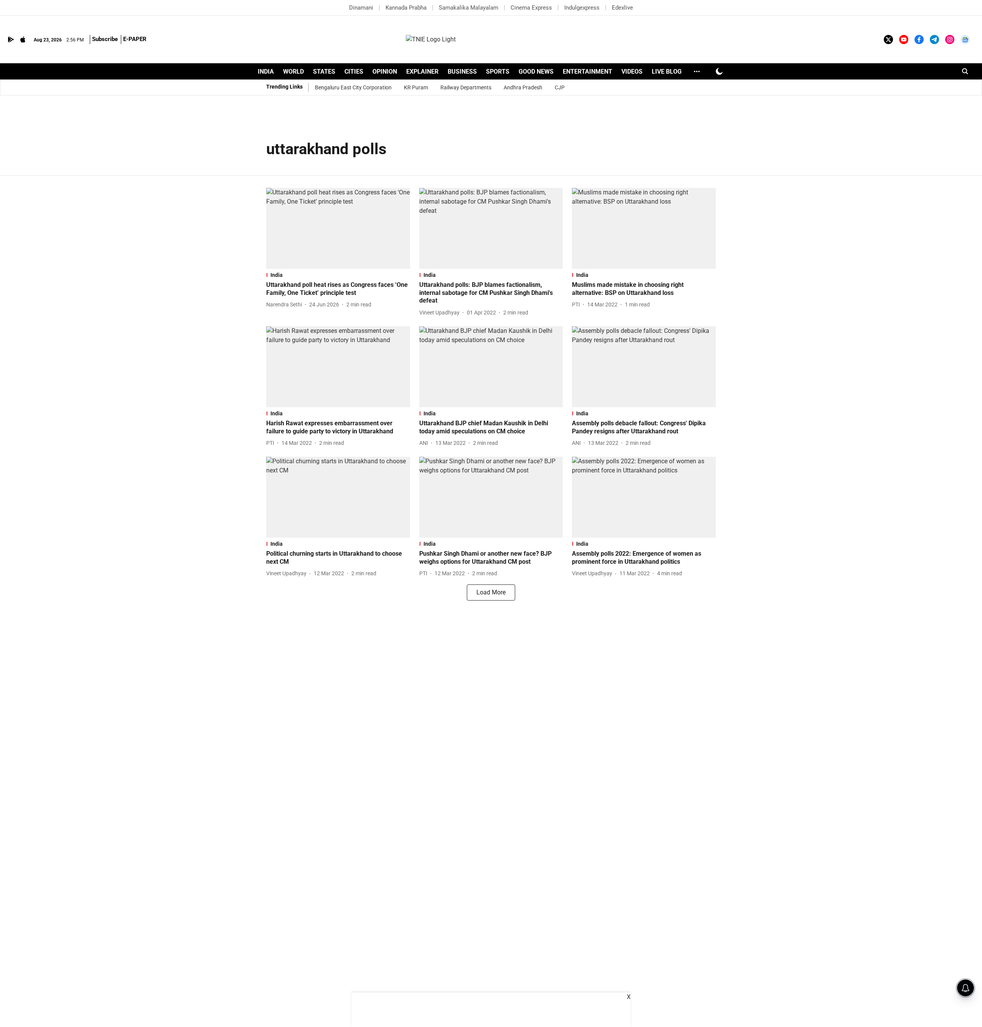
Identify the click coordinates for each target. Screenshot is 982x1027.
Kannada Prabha (406, 7)
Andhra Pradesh (523, 87)
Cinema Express (531, 7)
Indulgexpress (582, 7)
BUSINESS (462, 71)
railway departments (465, 87)
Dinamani (361, 7)
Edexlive (622, 7)
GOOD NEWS (536, 71)
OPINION (384, 71)
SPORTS (497, 71)
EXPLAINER (422, 71)
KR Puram (416, 87)
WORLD (293, 71)
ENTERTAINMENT (587, 71)
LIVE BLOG (667, 71)
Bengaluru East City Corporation (353, 87)
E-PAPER (135, 39)
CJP (560, 87)
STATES (324, 71)
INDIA (266, 71)
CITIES (353, 71)
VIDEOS (632, 71)
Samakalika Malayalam (468, 7)
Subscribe (105, 39)
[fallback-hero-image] (338, 228)
